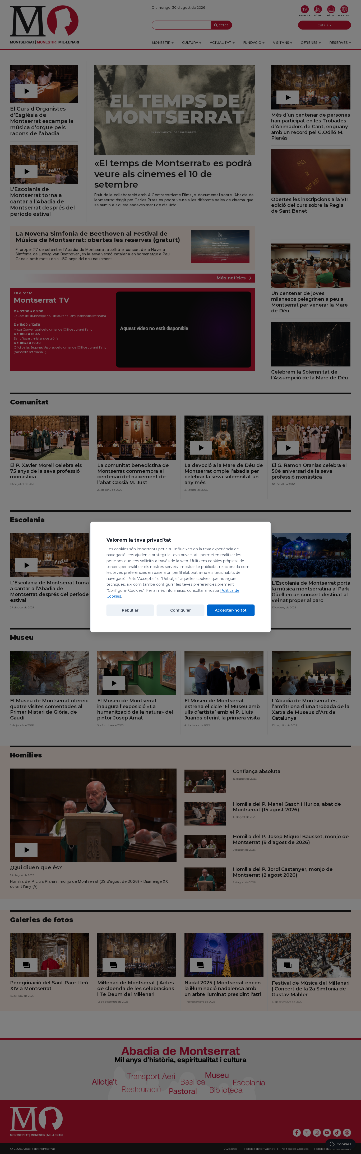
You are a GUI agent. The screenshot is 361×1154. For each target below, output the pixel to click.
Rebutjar (130, 610)
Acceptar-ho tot (231, 610)
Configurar (180, 610)
